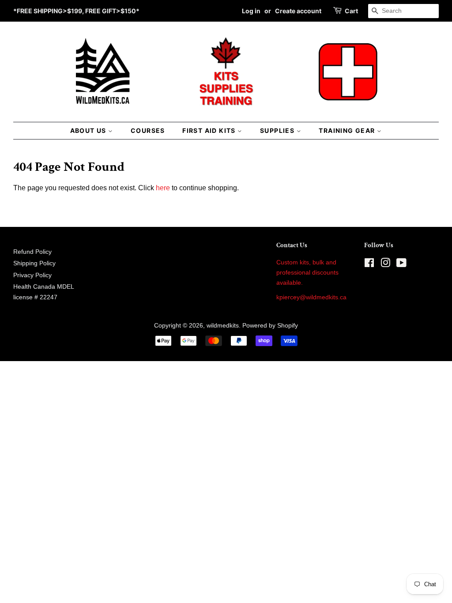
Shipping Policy (34, 263)
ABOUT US (89, 130)
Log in (251, 11)
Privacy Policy (32, 275)
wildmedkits (223, 325)
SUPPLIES (278, 130)
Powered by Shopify (270, 325)
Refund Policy (32, 252)
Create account (298, 11)
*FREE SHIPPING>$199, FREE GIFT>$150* (76, 11)
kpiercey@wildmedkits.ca (311, 297)
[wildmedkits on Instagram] (385, 264)
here (163, 188)
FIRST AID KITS (209, 130)
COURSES (148, 130)
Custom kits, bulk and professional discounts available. (307, 272)
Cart (351, 11)
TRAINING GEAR (348, 130)
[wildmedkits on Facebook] (369, 264)
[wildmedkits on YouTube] (401, 264)
